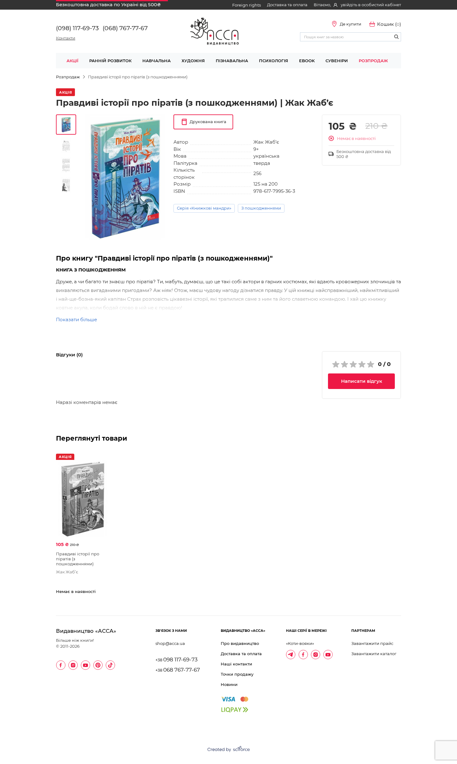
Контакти (65, 37)
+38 (176, 660)
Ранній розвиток (110, 60)
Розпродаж (373, 60)
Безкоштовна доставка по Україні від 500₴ (108, 4)
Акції (72, 60)
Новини (229, 684)
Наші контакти (236, 663)
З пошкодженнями (261, 208)
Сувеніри (336, 60)
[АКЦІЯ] (83, 499)
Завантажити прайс (372, 643)
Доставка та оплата (287, 4)
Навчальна (156, 60)
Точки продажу (237, 674)
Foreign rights (246, 4)
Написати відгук (361, 381)
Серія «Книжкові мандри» (204, 208)
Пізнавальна (232, 60)
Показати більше (76, 319)
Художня (193, 60)
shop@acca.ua (170, 643)
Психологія (273, 60)
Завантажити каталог (373, 653)
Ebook (307, 60)
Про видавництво (240, 643)
